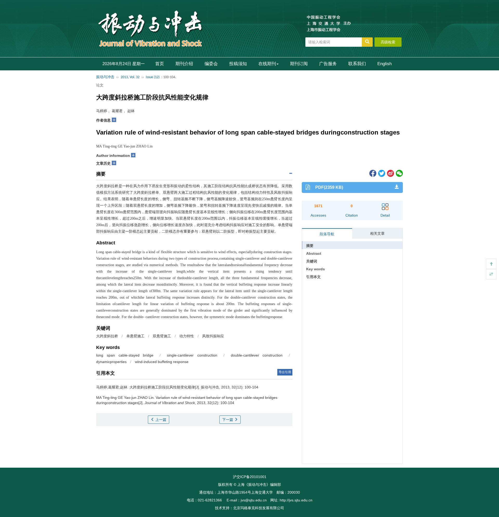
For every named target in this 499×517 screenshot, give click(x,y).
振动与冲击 (105, 77)
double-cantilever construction (257, 355)
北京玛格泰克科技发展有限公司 (258, 508)
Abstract (313, 253)
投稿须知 (238, 63)
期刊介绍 (184, 63)
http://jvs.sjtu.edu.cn (296, 500)
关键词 (311, 261)
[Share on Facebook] (372, 173)
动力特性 (186, 336)
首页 (159, 63)
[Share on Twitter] (381, 173)
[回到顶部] (491, 264)
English (384, 63)
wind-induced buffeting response (161, 362)
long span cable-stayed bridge (124, 355)
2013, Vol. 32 (130, 77)
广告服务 (328, 63)
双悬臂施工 (162, 336)
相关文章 (377, 233)
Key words (315, 269)
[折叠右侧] (491, 274)
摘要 (309, 246)
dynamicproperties (111, 362)
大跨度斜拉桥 (107, 336)
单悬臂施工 (135, 336)
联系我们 (357, 63)
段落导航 (327, 234)
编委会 (211, 63)
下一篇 (228, 420)
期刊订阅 (299, 63)
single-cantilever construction (192, 355)
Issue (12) (153, 77)
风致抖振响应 (213, 336)
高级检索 (388, 42)
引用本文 (313, 277)
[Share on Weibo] (390, 173)
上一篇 (160, 420)
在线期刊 (267, 63)
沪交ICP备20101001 (249, 477)
